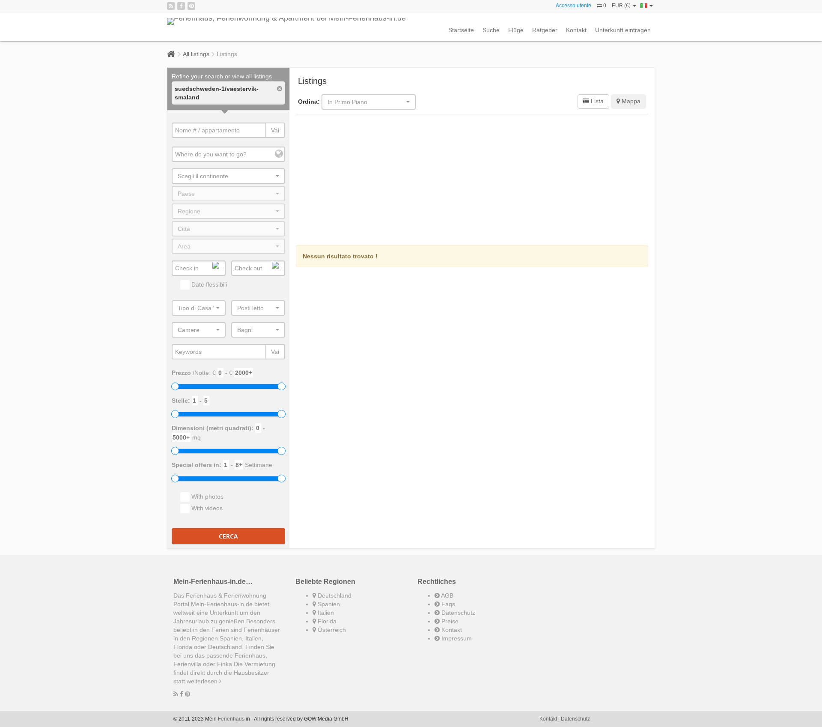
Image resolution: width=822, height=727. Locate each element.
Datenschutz (457, 612)
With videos (206, 508)
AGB (446, 595)
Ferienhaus (231, 719)
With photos (206, 496)
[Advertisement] (472, 181)
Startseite (461, 30)
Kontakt (576, 30)
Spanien (328, 604)
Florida (326, 621)
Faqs (447, 604)
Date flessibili (208, 284)
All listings (196, 54)
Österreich (331, 629)
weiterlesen (203, 681)
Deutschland (333, 595)
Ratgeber (544, 30)
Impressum (456, 638)
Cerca (228, 536)
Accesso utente (573, 6)
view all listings (252, 76)
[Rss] (171, 6)
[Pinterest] (191, 6)
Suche (491, 30)
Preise (449, 621)
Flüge (516, 30)
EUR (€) (622, 6)
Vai (275, 130)
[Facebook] (181, 6)
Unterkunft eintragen (623, 30)
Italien (325, 612)
